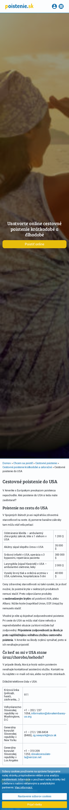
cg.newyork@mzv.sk (44, 735)
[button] (55, 6)
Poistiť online (34, 244)
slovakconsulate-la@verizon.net (37, 755)
